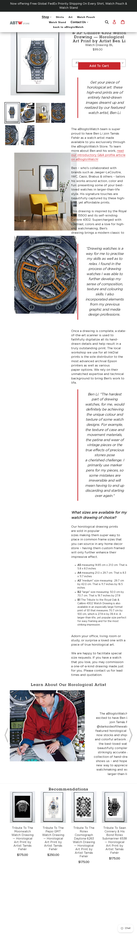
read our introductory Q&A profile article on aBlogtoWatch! (98, 155)
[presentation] (6, 734)
